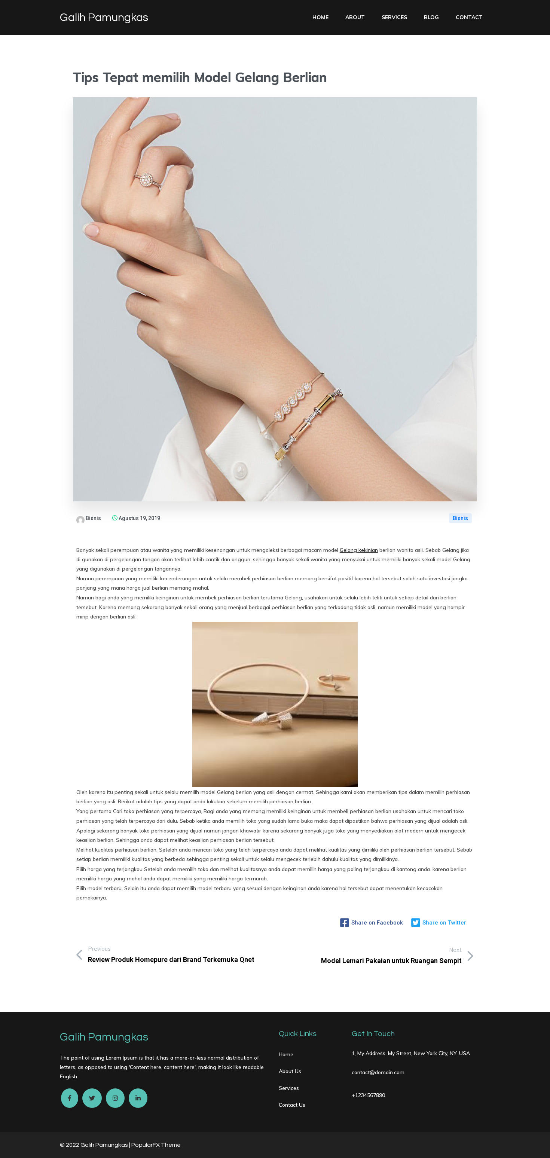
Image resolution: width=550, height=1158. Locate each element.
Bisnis (460, 518)
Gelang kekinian (359, 550)
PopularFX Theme (156, 1145)
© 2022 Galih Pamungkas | (95, 1145)
